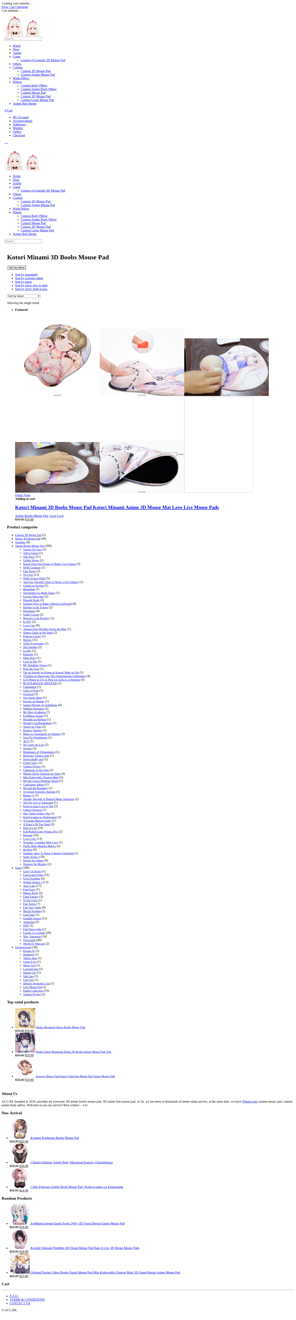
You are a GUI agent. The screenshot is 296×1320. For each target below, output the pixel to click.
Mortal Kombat (32, 911)
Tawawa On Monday (35, 864)
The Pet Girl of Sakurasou (38, 802)
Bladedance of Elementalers (39, 752)
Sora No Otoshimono (35, 737)
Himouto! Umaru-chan (36, 755)
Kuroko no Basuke (33, 701)
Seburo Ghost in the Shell (38, 632)
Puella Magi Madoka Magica (39, 846)
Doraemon (29, 611)
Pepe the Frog (31, 668)
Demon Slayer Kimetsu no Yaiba (41, 773)
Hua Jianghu (30, 647)
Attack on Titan (32, 726)
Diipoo (17, 82)
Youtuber (20, 542)
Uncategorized (23, 947)
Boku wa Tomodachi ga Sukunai (41, 734)
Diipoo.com (249, 1101)
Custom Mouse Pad (33, 92)
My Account (21, 117)
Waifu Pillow (21, 78)
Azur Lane (29, 885)
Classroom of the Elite (36, 770)
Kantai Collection (33, 990)
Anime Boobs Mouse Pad (31, 516)
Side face (28, 976)
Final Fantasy (30, 896)
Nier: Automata (32, 936)
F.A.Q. (14, 1296)
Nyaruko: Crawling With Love (40, 842)
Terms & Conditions (27, 1299)
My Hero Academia (34, 712)
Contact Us (20, 1303)
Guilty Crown (31, 614)
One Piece (29, 556)
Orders (17, 131)
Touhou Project (32, 766)
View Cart (9, 7)
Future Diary (30, 762)
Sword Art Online (33, 860)
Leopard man (30, 969)
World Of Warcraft (34, 943)
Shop (16, 49)
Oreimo (27, 748)
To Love (28, 574)
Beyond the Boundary (35, 788)
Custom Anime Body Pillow (39, 89)
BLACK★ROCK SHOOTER (40, 683)
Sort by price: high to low (31, 289)
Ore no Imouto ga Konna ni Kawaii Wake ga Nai (51, 672)
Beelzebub (29, 589)
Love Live (29, 625)
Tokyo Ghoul (30, 553)
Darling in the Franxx (35, 607)
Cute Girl (28, 979)
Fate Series (29, 571)
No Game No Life (33, 744)
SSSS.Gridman (31, 567)
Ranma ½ (28, 795)
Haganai (27, 835)
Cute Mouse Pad (32, 987)
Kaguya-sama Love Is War (38, 806)
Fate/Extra (29, 889)
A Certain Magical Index (37, 820)
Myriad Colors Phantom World (40, 781)
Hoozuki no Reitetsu (34, 719)
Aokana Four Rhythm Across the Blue (44, 629)
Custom (18, 67)
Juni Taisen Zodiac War (36, 813)
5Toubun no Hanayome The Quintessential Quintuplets (54, 676)
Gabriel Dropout (32, 809)
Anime (17, 53)
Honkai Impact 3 (32, 882)
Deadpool (28, 954)
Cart (8, 110)
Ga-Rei (27, 650)
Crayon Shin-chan (33, 596)
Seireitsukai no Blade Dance (39, 593)
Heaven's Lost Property (36, 618)
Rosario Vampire (32, 730)
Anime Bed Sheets (24, 103)
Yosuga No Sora (32, 549)
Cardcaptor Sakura (33, 784)
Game (16, 56)
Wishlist (18, 128)
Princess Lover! (32, 636)
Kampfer (28, 654)
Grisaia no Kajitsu (33, 585)
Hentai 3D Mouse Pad (27, 538)
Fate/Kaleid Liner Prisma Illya (40, 831)
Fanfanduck (29, 687)
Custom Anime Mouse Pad (38, 74)
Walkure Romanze (33, 708)
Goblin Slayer (31, 560)
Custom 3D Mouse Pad (36, 71)
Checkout (22, 7)
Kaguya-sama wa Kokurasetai (40, 817)
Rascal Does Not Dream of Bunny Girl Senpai (49, 564)
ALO (26, 741)
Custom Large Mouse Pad (37, 100)
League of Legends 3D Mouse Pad (43, 60)
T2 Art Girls (30, 900)
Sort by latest (23, 281)
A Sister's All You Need (36, 824)
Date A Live (30, 828)
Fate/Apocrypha (32, 929)
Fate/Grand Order (33, 875)
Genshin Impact (32, 918)
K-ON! (27, 621)
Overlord (28, 694)
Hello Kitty (29, 658)
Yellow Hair (30, 958)
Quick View (23, 495)
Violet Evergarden (33, 643)
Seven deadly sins (33, 759)
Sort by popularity (26, 274)
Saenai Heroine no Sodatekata (40, 705)
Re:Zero (27, 849)
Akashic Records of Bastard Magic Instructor (48, 799)
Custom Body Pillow (34, 85)
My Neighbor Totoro (35, 665)
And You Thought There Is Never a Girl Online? (51, 582)
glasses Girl (29, 972)
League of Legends (34, 932)
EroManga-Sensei (33, 715)
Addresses (19, 124)
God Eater (29, 914)
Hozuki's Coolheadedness (37, 723)
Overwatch (29, 940)
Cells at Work (31, 690)
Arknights (28, 922)
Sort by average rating (29, 278)
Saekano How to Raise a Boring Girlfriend (47, 603)
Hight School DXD (34, 578)
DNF (26, 925)
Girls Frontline (31, 878)
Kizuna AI (29, 951)
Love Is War (30, 661)
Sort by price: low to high (31, 285)
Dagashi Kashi (31, 600)
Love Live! (57, 516)
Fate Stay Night (32, 907)
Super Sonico (30, 857)
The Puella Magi (32, 697)
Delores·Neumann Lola (36, 983)
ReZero (27, 640)
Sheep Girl (29, 965)
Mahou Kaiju (30, 893)
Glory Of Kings (32, 871)
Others (17, 63)
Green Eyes (29, 961)
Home (17, 45)
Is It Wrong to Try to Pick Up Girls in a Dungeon (51, 679)
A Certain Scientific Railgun (39, 791)
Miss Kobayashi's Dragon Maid (41, 777)
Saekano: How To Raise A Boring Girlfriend (48, 853)
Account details (22, 121)
